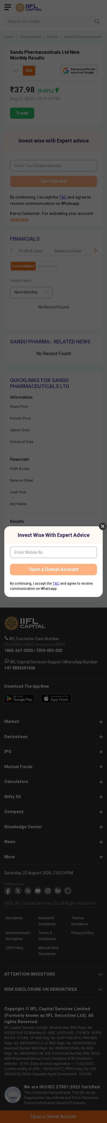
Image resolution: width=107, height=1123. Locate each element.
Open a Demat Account (53, 569)
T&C (56, 584)
